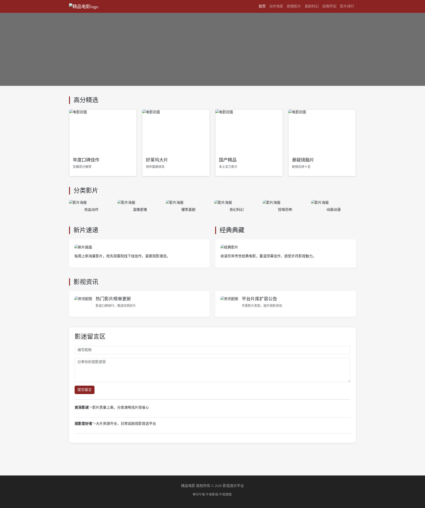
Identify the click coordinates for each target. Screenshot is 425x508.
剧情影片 (294, 6)
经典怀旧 (329, 6)
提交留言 (84, 390)
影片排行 (347, 6)
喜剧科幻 (312, 6)
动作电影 (276, 6)
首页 (262, 6)
